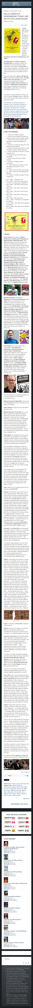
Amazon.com (14, 1003)
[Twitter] (26, 963)
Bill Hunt (22, 970)
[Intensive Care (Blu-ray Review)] (6, 904)
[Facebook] (23, 963)
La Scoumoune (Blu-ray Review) (12, 896)
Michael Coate (9, 21)
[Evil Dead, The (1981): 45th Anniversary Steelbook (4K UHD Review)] (6, 843)
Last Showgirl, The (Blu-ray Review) (13, 860)
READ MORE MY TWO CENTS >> (20, 804)
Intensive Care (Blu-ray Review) (12, 908)
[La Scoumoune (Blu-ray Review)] (6, 893)
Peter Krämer (17, 795)
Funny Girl (20, 788)
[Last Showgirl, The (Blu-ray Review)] (6, 857)
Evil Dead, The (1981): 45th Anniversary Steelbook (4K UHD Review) (14, 847)
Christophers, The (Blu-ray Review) (13, 872)
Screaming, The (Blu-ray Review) (12, 919)
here (10, 993)
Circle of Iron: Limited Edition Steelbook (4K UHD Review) (15, 884)
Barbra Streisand (21, 793)
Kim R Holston (8, 795)
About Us (7, 959)
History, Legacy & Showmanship (20, 783)
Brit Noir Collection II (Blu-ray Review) (14, 942)
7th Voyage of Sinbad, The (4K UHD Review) (15, 931)
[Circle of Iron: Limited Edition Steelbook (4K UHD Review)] (6, 880)
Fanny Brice (13, 793)
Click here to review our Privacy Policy (16, 995)
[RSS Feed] (28, 963)
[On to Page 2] (25, 772)
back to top (26, 798)
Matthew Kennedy (16, 790)
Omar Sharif (18, 792)
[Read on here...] (15, 89)
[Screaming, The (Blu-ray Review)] (6, 916)
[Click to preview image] (12, 40)
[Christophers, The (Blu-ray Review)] (6, 868)
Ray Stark (10, 792)
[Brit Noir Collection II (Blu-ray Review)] (6, 939)
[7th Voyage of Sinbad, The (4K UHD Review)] (6, 927)
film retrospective (11, 788)
